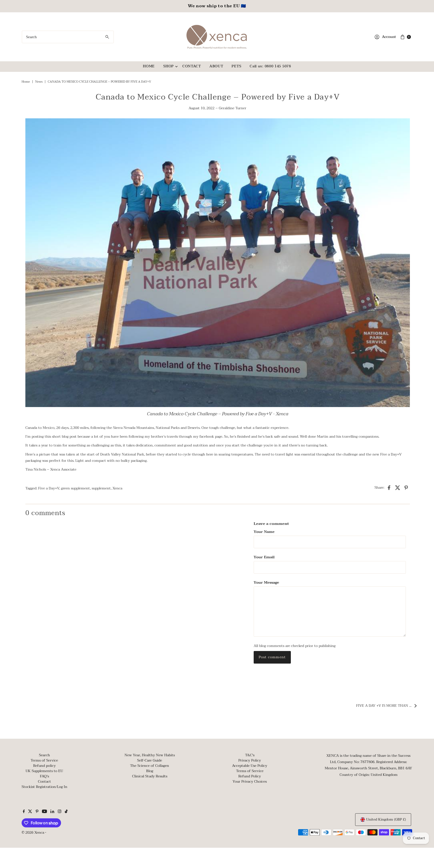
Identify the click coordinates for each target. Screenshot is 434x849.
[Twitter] (30, 812)
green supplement (75, 488)
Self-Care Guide (149, 760)
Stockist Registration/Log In (44, 787)
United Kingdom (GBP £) (386, 819)
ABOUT (216, 66)
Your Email (264, 557)
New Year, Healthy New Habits (150, 755)
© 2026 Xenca (33, 832)
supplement (101, 488)
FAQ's (44, 776)
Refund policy (44, 766)
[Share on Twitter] (397, 487)
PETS (236, 66)
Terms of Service (44, 760)
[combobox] (68, 37)
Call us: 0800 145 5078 (270, 66)
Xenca (117, 488)
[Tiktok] (66, 812)
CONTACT (191, 66)
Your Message (266, 582)
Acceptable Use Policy (249, 766)
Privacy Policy (249, 760)
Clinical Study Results (149, 776)
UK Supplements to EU (44, 771)
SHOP (168, 66)
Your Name (264, 531)
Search (44, 755)
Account (389, 37)
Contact (44, 781)
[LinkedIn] (52, 812)
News (38, 81)
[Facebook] (24, 812)
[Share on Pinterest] (406, 487)
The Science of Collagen (149, 766)
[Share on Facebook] (389, 487)
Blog (149, 771)
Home (26, 81)
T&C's (249, 755)
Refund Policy (249, 776)
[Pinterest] (37, 812)
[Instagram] (59, 812)
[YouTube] (44, 812)
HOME (149, 66)
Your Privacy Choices (250, 781)
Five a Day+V (48, 488)
